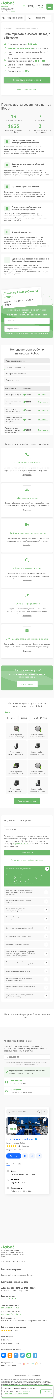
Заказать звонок (27, 684)
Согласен (46, 1391)
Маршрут (15, 1156)
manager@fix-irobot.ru (11, 1314)
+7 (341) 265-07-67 (34, 6)
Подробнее (27, 475)
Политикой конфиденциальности (27, 1064)
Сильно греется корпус (13, 394)
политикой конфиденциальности (37, 333)
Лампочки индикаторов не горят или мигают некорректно (13, 420)
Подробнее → (43, 395)
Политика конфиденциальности (27, 1375)
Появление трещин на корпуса (13, 402)
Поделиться (3, 1355)
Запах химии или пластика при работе (12, 410)
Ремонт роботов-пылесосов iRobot (17, 1275)
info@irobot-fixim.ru (10, 1307)
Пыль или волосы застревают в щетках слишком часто (12, 430)
